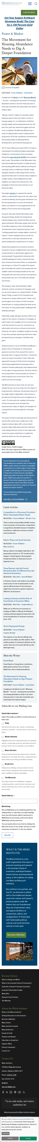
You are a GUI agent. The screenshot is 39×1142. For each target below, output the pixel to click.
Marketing (6, 806)
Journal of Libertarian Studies (12, 990)
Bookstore (9, 764)
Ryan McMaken (27, 577)
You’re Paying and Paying (13, 626)
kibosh (15, 97)
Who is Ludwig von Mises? (11, 980)
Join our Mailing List (9, 1087)
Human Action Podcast (10, 997)
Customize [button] (5, 1133)
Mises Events (6, 1023)
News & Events (10, 750)
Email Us (5, 1083)
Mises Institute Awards (10, 1026)
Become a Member (16, 935)
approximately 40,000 (18, 157)
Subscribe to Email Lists (10, 1040)
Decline (10, 1138)
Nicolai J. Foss (30, 518)
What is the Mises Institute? (11, 1012)
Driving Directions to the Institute (14, 1016)
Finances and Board (8, 1037)
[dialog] (19, 1129)
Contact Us (6, 1051)
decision (13, 193)
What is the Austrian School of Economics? (17, 983)
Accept (28, 1138)
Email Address (8, 796)
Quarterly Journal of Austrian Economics (16, 987)
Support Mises (29, 13)
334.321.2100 (11, 1075)
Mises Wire (16, 577)
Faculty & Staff (7, 1033)
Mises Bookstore (7, 1030)
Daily (7, 723)
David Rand (28, 93)
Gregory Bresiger (9, 633)
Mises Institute (8, 547)
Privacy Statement (8, 1047)
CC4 (25, 492)
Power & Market (12, 34)
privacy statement (11, 829)
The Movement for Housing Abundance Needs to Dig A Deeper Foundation (17, 679)
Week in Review (11, 737)
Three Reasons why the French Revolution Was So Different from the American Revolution (18, 571)
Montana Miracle (30, 97)
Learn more (24, 818)
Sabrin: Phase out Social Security (17, 540)
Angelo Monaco (27, 605)
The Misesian (10, 778)
